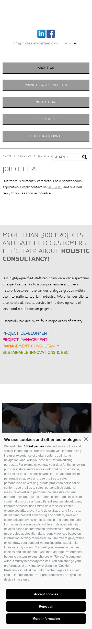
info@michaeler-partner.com (35, 43)
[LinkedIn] (41, 37)
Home (7, 156)
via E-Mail (55, 187)
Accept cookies (46, 594)
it (70, 43)
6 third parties (34, 446)
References (46, 119)
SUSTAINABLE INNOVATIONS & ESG (35, 352)
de (65, 43)
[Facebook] (51, 37)
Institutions (45, 102)
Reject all (46, 606)
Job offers (45, 156)
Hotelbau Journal (46, 136)
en (75, 43)
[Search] (86, 159)
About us (46, 68)
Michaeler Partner (46, 13)
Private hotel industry (46, 85)
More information (46, 619)
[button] (86, 439)
